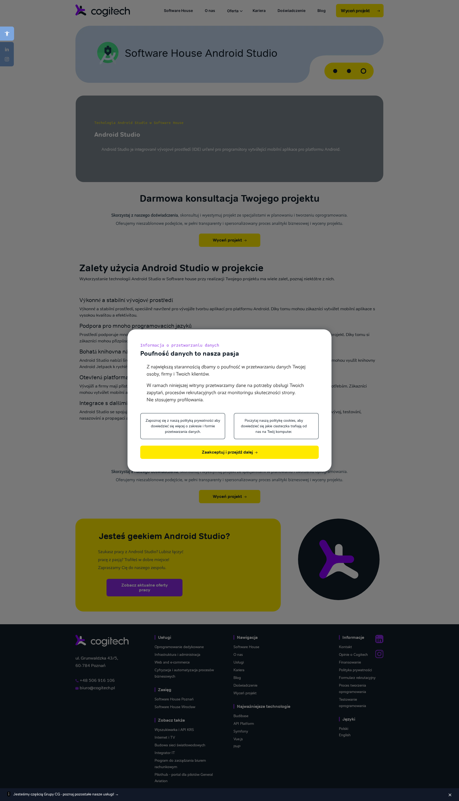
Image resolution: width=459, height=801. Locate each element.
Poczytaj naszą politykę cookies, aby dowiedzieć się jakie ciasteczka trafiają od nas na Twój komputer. (274, 426)
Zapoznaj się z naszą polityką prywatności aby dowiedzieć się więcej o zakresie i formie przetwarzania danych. (183, 426)
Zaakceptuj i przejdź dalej (228, 452)
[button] (7, 34)
